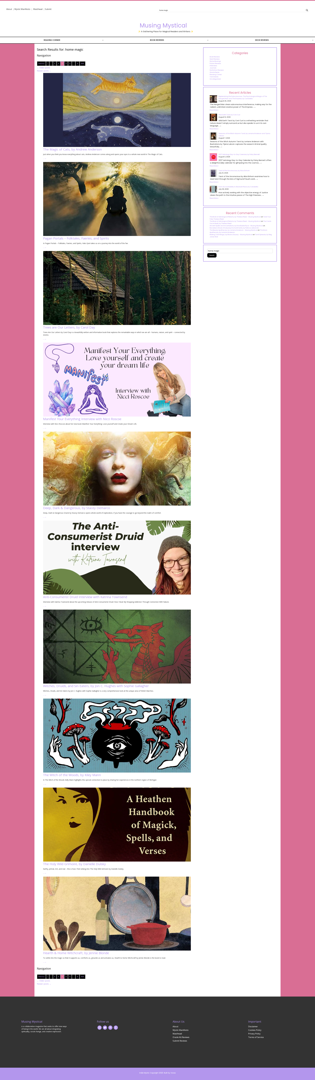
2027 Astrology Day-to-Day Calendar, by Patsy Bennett (239, 154)
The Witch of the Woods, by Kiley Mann (72, 775)
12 (77, 63)
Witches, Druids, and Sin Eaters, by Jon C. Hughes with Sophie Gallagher (96, 686)
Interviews (213, 66)
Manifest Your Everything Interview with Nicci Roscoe (82, 419)
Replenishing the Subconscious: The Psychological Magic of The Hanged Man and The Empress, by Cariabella (243, 97)
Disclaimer (253, 1026)
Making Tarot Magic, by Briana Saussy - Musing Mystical (231, 234)
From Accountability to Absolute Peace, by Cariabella (238, 187)
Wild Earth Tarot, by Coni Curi (229, 115)
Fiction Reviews (215, 63)
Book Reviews (157, 40)
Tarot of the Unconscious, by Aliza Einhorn (234, 171)
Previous (41, 63)
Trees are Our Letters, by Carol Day (69, 327)
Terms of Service (256, 1037)
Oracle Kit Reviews (181, 1037)
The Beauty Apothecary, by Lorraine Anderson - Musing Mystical (233, 230)
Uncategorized (215, 79)
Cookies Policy (254, 1030)
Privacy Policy (254, 1033)
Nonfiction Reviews (217, 70)
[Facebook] (110, 1027)
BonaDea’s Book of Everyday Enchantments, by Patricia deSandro (234, 228)
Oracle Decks (214, 72)
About (9, 9)
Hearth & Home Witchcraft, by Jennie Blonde (76, 953)
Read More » (214, 110)
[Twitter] (105, 1027)
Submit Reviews (180, 1040)
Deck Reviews (262, 40)
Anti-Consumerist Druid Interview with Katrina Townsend (85, 597)
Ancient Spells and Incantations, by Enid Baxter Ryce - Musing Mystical (236, 226)
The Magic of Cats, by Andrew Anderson (72, 149)
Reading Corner (52, 40)
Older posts (43, 67)
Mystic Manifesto (22, 9)
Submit (48, 9)
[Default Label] (116, 1027)
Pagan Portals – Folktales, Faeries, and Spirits (76, 238)
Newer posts (44, 70)
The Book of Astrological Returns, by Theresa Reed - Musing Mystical (235, 217)
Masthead (38, 9)
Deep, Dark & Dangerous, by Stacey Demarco (76, 508)
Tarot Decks (214, 77)
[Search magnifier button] (307, 10)
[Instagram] (99, 1027)
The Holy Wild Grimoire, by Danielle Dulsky (74, 864)
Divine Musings (215, 61)
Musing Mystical (163, 25)
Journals (213, 68)
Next (82, 63)
